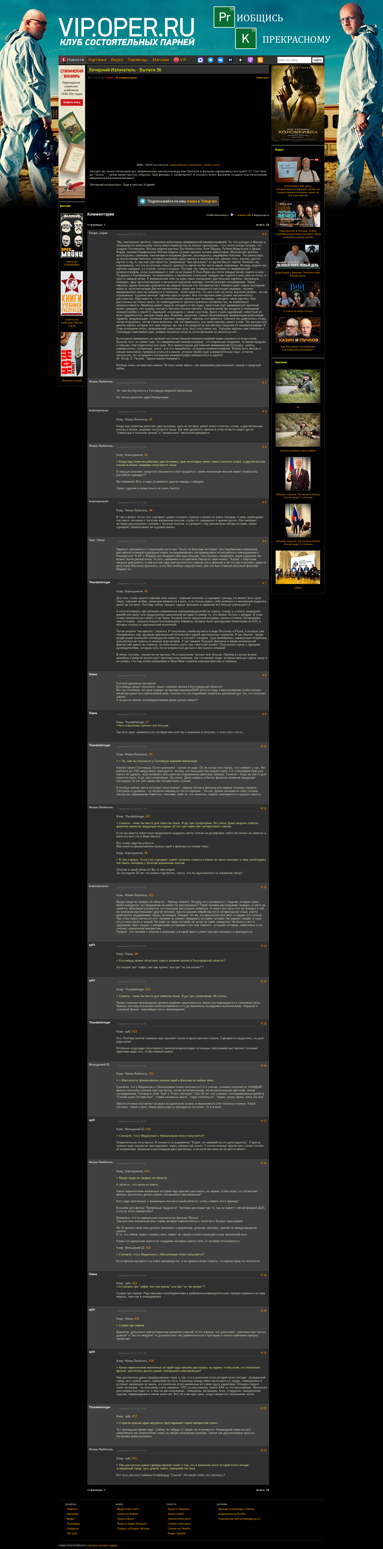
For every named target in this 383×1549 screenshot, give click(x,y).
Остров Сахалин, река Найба (298, 450)
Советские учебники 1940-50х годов (72, 322)
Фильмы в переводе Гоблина (236, 1509)
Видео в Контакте (128, 1509)
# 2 (264, 382)
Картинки (97, 59)
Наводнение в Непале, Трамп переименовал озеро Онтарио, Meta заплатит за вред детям (298, 234)
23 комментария (126, 77)
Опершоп (73, 1528)
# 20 (263, 1310)
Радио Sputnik (177, 1533)
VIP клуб (72, 1533)
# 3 (264, 411)
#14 (134, 1031)
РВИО (298, 588)
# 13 (263, 946)
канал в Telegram (202, 201)
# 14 (263, 981)
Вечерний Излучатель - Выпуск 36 (125, 70)
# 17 (263, 1121)
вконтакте (195, 164)
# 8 (264, 675)
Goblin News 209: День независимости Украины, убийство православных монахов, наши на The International (298, 191)
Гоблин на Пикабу (179, 1528)
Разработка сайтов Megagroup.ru (239, 1518)
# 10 (263, 746)
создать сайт (244, 215)
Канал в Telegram (179, 1509)
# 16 (263, 1065)
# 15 (263, 1023)
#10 (148, 816)
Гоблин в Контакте (179, 1523)
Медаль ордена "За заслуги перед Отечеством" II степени (298, 496)
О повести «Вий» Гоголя (298, 311)
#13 (134, 1283)
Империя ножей (72, 380)
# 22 (263, 1408)
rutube (208, 164)
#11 (151, 895)
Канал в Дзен (125, 1518)
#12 (147, 1171)
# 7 (264, 583)
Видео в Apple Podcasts (132, 1523)
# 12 (263, 887)
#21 (134, 1458)
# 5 (264, 502)
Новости (75, 59)
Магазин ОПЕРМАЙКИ (72, 263)
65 (298, 407)
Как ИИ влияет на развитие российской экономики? (298, 348)
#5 (146, 591)
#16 (148, 1129)
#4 (150, 510)
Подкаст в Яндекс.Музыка (133, 1528)
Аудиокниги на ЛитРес (232, 1514)
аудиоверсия (178, 164)
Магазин (160, 59)
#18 (151, 1360)
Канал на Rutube (127, 1514)
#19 (137, 1318)
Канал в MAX (176, 1514)
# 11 (263, 808)
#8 (136, 954)
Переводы (138, 59)
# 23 (263, 1450)
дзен (217, 164)
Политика (262, 77)
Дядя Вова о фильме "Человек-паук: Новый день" (298, 274)
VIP (183, 59)
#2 (150, 419)
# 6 (264, 541)
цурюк (113, 1545)
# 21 (263, 1353)
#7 (147, 722)
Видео (117, 59)
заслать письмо (98, 1545)
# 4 (264, 447)
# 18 (263, 1163)
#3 (146, 455)
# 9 (264, 714)
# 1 (264, 234)
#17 (134, 1416)
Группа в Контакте (179, 1518)
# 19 (263, 1275)
